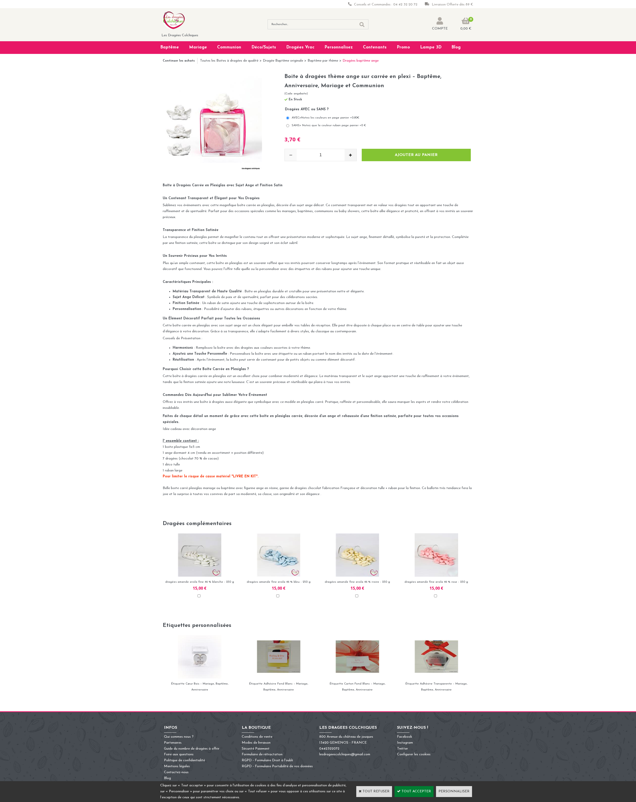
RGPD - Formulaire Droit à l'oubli (267, 760)
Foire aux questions (179, 754)
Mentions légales (177, 766)
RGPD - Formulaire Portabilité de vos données (277, 766)
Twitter (402, 749)
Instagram (405, 743)
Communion (229, 47)
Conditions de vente (257, 737)
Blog (456, 47)
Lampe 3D (430, 47)
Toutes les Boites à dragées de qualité (229, 61)
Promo (403, 47)
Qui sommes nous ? (179, 737)
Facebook (404, 737)
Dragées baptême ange (361, 61)
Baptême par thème (323, 61)
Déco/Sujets (263, 47)
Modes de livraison (256, 743)
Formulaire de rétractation (262, 754)
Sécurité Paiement (256, 749)
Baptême (169, 47)
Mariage (198, 47)
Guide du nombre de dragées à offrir (191, 749)
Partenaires (173, 743)
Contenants (375, 47)
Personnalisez (338, 47)
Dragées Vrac (300, 47)
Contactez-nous (176, 772)
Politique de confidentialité (184, 760)
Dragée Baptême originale (283, 61)
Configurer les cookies (414, 754)
